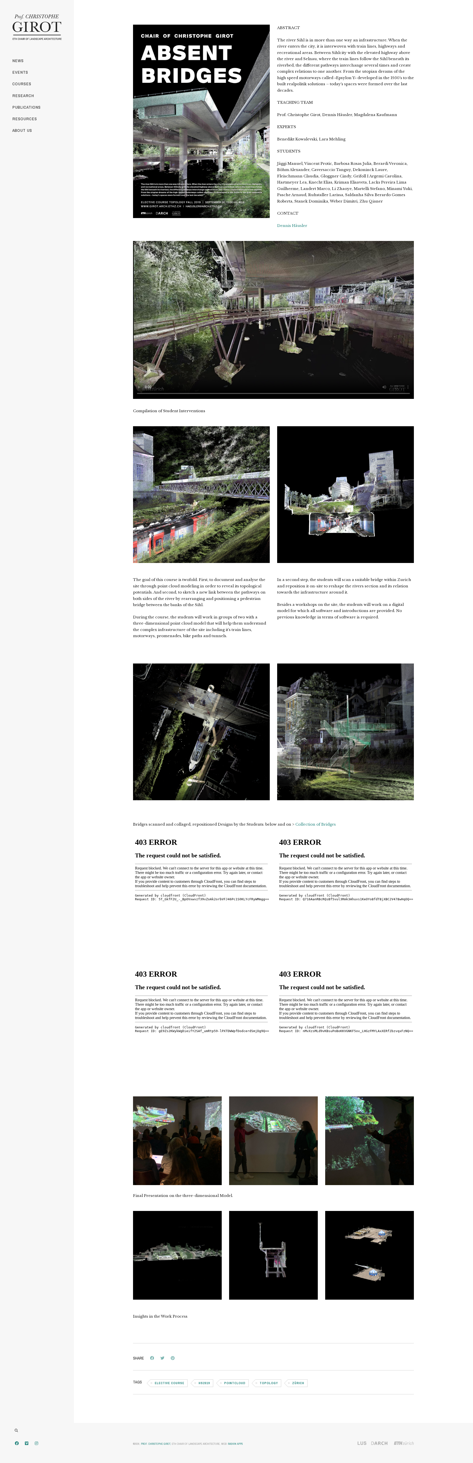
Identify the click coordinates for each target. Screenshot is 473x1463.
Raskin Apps (235, 1444)
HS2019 (204, 1383)
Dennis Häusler (292, 225)
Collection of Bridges (315, 824)
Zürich (298, 1383)
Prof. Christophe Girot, (156, 1444)
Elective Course (169, 1383)
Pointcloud (234, 1383)
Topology (269, 1383)
